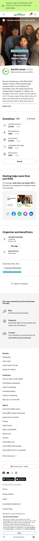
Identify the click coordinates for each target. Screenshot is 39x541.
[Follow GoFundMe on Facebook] (4, 473)
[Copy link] (8, 213)
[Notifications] (30, 14)
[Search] (4, 14)
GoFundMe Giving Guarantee (19, 338)
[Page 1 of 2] (19, 61)
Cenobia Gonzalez (15, 237)
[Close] (35, 5)
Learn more (10, 8)
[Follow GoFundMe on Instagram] (16, 473)
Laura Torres (13, 251)
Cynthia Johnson (14, 124)
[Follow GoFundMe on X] (12, 473)
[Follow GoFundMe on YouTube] (8, 473)
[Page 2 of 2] (20, 61)
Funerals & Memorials (12, 268)
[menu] (35, 14)
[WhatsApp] (19, 213)
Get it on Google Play (8, 479)
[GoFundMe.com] (19, 14)
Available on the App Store (20, 479)
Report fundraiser (21, 284)
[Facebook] (14, 213)
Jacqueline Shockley (16, 145)
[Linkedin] (31, 213)
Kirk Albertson (13, 131)
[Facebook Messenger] (25, 213)
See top (32, 119)
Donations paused (20, 51)
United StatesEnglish (20, 466)
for (21, 20)
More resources (8, 456)
